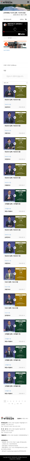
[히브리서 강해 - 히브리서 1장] (15, 247)
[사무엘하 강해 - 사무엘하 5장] (15, 378)
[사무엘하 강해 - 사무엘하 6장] (15, 352)
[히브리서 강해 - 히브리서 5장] (15, 117)
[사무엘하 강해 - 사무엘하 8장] (15, 195)
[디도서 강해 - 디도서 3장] (15, 273)
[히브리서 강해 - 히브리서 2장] (15, 221)
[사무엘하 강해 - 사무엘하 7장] (15, 325)
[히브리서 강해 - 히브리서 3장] (15, 169)
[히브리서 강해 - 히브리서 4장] (15, 143)
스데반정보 (18, 458)
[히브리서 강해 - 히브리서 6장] (15, 91)
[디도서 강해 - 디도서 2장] (15, 299)
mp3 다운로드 (7, 50)
